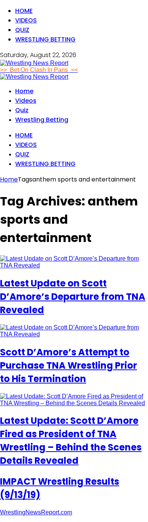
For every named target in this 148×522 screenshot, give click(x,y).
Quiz (22, 29)
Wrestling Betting (45, 39)
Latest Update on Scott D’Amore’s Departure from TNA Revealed (72, 296)
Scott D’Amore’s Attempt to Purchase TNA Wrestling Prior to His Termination (68, 365)
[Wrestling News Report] (34, 63)
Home (24, 10)
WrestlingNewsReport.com (36, 512)
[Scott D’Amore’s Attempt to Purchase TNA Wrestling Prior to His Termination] (74, 334)
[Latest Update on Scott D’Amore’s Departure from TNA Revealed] (74, 265)
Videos (26, 20)
